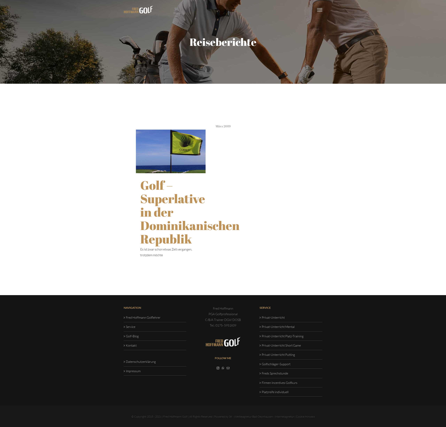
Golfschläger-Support (276, 364)
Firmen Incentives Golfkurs (279, 383)
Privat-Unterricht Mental (278, 327)
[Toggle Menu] (320, 9)
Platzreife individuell (275, 392)
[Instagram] (218, 368)
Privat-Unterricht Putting (278, 355)
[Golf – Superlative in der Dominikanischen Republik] (171, 151)
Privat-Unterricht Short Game (281, 345)
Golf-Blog (132, 336)
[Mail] (228, 368)
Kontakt (131, 345)
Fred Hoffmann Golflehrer (143, 317)
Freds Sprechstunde (275, 373)
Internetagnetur (284, 416)
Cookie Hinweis (305, 416)
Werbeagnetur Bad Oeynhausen (253, 416)
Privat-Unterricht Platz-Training (282, 336)
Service (130, 327)
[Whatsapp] (223, 368)
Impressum (133, 371)
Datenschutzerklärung (141, 362)
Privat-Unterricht (273, 317)
